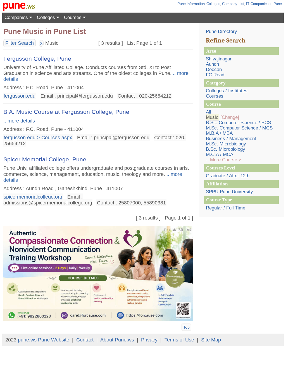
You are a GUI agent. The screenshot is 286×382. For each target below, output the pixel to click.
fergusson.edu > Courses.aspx (38, 137)
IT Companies (257, 4)
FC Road (215, 74)
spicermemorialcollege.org (33, 197)
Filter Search (19, 43)
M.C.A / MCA (219, 154)
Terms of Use (179, 340)
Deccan (214, 69)
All (208, 112)
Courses (73, 17)
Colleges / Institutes (226, 90)
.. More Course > (223, 159)
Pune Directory (221, 31)
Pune (181, 4)
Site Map (211, 340)
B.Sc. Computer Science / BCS (238, 122)
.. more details (19, 121)
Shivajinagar (219, 59)
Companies (16, 17)
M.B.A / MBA (219, 133)
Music (212, 117)
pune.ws (27, 340)
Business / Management (231, 138)
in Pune (276, 4)
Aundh (212, 64)
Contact (85, 340)
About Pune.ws (117, 340)
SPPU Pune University (229, 191)
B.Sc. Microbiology (225, 149)
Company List (233, 4)
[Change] (229, 117)
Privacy (149, 340)
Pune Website (53, 340)
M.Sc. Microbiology (226, 144)
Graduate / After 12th (227, 175)
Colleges (213, 4)
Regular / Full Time (225, 208)
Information (196, 4)
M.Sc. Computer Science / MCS (239, 128)
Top (186, 327)
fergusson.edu (19, 96)
